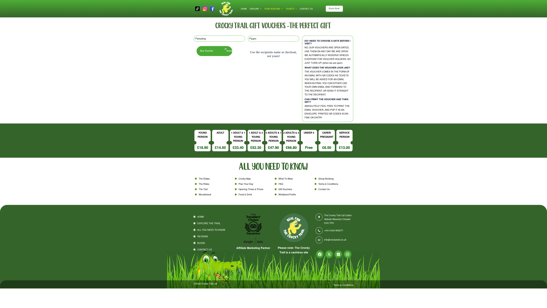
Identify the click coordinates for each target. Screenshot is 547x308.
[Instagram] (347, 254)
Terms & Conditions (343, 285)
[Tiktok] (338, 254)
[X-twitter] (329, 254)
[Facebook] (319, 254)
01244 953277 (335, 230)
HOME (244, 8)
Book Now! (334, 9)
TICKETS (290, 8)
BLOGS (201, 243)
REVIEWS (202, 236)
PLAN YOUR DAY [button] (272, 8)
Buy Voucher (206, 51)
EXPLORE (254, 8)
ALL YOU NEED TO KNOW (211, 229)
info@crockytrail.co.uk (335, 239)
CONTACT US (306, 8)
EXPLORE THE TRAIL (209, 223)
